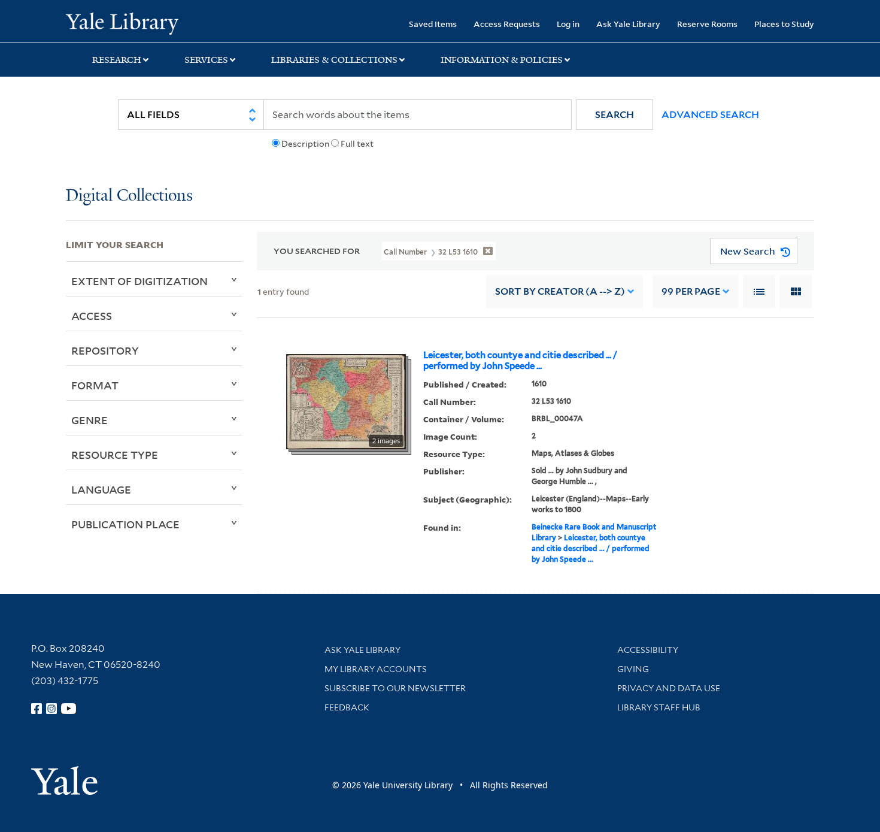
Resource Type (114, 454)
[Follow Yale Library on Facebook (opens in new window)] (36, 708)
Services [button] (206, 60)
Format (95, 385)
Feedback (346, 707)
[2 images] (346, 400)
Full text (357, 144)
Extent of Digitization (139, 281)
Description (305, 144)
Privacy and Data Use (668, 688)
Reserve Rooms (707, 23)
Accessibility (647, 650)
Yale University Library (122, 23)
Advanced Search (710, 114)
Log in (568, 23)
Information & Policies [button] (502, 60)
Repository (105, 350)
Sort (560, 291)
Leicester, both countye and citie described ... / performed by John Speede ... (520, 360)
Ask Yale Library (628, 23)
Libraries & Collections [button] (334, 60)
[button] (614, 114)
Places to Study (784, 23)
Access (91, 315)
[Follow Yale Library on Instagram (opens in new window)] (51, 708)
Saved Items (433, 23)
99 (690, 291)
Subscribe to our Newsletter (395, 688)
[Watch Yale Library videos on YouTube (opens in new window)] (69, 708)
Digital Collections (129, 196)
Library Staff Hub (658, 707)
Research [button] (116, 60)
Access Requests (507, 23)
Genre (89, 420)
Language (101, 489)
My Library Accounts (375, 669)
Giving (633, 669)
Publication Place (125, 524)
